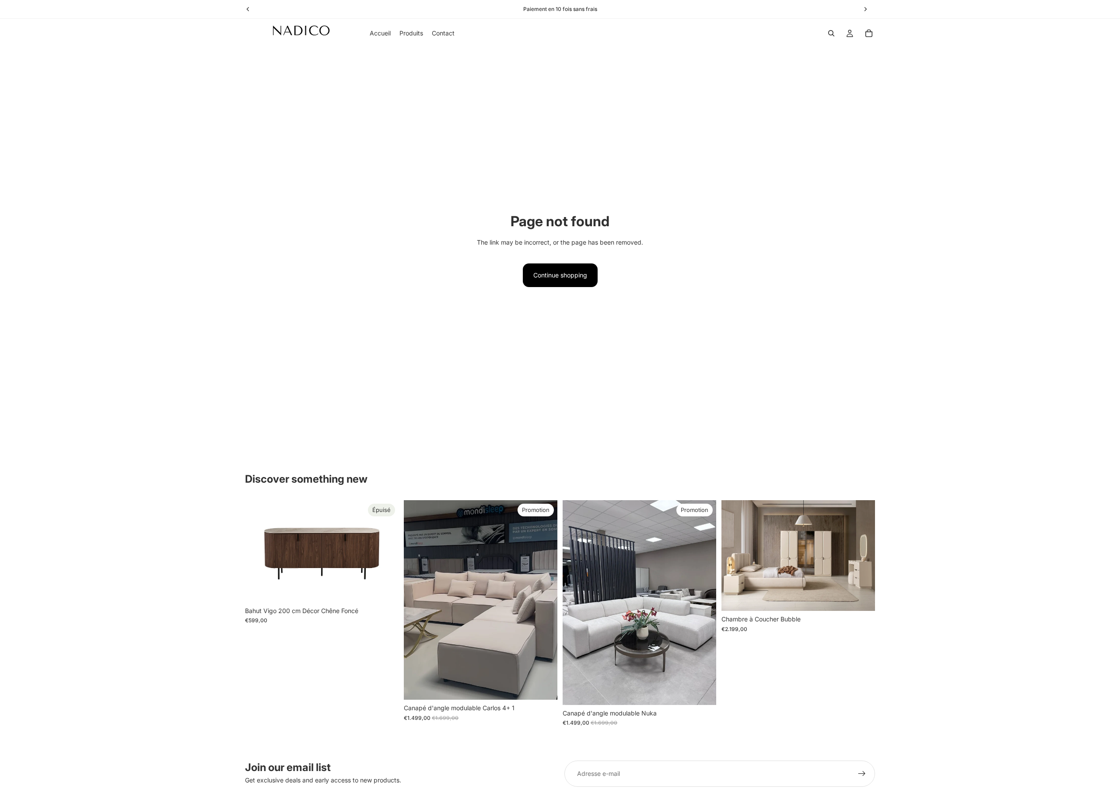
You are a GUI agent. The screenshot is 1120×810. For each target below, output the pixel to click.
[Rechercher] (831, 33)
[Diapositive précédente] (258, 551)
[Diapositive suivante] (385, 551)
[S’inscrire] (862, 773)
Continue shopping (560, 275)
